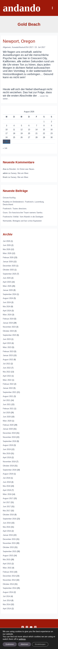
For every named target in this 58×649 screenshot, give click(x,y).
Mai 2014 (6, 604)
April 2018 (7, 490)
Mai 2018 (6, 486)
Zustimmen (9, 644)
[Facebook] (22, 627)
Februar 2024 (8, 319)
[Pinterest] (35, 627)
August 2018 (8, 474)
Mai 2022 (6, 372)
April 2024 (7, 311)
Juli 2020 (6, 412)
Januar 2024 (8, 323)
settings (22, 639)
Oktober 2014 (8, 584)
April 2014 (7, 608)
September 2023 (9, 335)
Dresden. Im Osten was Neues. (22, 169)
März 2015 (7, 568)
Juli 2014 (6, 596)
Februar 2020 (8, 425)
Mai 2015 (6, 559)
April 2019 (7, 457)
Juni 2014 (7, 600)
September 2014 (9, 588)
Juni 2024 (7, 302)
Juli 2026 (6, 241)
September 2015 (9, 551)
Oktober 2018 (8, 466)
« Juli (5, 148)
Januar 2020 (8, 429)
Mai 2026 (6, 249)
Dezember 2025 (9, 266)
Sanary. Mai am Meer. (20, 173)
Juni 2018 (7, 482)
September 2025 (9, 274)
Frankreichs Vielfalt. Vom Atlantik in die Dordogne (23, 217)
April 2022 (7, 376)
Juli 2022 (6, 364)
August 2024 (8, 298)
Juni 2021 (7, 404)
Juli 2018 (6, 478)
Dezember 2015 (9, 539)
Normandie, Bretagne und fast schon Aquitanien (22, 221)
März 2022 (7, 380)
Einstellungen (40, 644)
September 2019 (9, 441)
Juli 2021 (6, 400)
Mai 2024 (6, 306)
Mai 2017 (6, 511)
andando (22, 8)
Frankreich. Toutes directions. (15, 209)
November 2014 (9, 580)
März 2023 (7, 347)
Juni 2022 (7, 368)
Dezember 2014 (9, 576)
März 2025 (7, 286)
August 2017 (8, 498)
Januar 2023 (8, 355)
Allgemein (7, 47)
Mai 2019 (6, 453)
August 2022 (8, 359)
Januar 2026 (8, 262)
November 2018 (9, 462)
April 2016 (7, 531)
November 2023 (9, 327)
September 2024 (9, 294)
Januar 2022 (8, 388)
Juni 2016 (7, 523)
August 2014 (8, 592)
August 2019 (8, 445)
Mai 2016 (6, 527)
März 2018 (7, 494)
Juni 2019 (7, 449)
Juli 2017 (6, 502)
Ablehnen (24, 644)
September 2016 (9, 519)
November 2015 (9, 543)
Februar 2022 (8, 384)
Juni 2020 (7, 417)
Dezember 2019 (9, 433)
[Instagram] (27, 627)
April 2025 (7, 282)
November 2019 (9, 437)
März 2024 (7, 315)
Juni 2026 (7, 245)
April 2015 (7, 564)
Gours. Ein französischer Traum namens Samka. (23, 213)
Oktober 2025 (8, 270)
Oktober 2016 (8, 515)
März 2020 (7, 421)
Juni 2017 (7, 506)
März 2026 (7, 253)
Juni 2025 (7, 278)
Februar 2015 (8, 572)
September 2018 (9, 470)
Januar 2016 (8, 535)
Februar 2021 (8, 409)
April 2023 (7, 343)
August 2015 (8, 555)
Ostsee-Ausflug (9, 198)
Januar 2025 (8, 290)
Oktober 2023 (8, 331)
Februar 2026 (8, 257)
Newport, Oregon (19, 41)
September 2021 (9, 392)
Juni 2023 (7, 339)
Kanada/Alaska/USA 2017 (22, 47)
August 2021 (8, 396)
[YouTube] (31, 627)
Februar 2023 (8, 351)
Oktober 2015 (8, 547)
